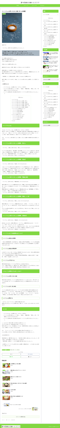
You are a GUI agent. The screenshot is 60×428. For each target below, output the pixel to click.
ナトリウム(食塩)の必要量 (18, 110)
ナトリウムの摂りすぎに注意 (18, 116)
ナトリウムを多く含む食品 (18, 117)
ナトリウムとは (15, 99)
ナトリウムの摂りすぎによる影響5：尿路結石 (20, 107)
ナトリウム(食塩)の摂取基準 (18, 111)
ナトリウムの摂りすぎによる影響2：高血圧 (20, 102)
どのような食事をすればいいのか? (18, 114)
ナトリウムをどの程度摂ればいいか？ (19, 108)
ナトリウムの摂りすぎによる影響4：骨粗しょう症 (21, 105)
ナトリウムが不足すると (18, 113)
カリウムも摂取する (17, 119)
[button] (30, 357)
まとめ (14, 120)
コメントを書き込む (21, 416)
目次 (19, 97)
